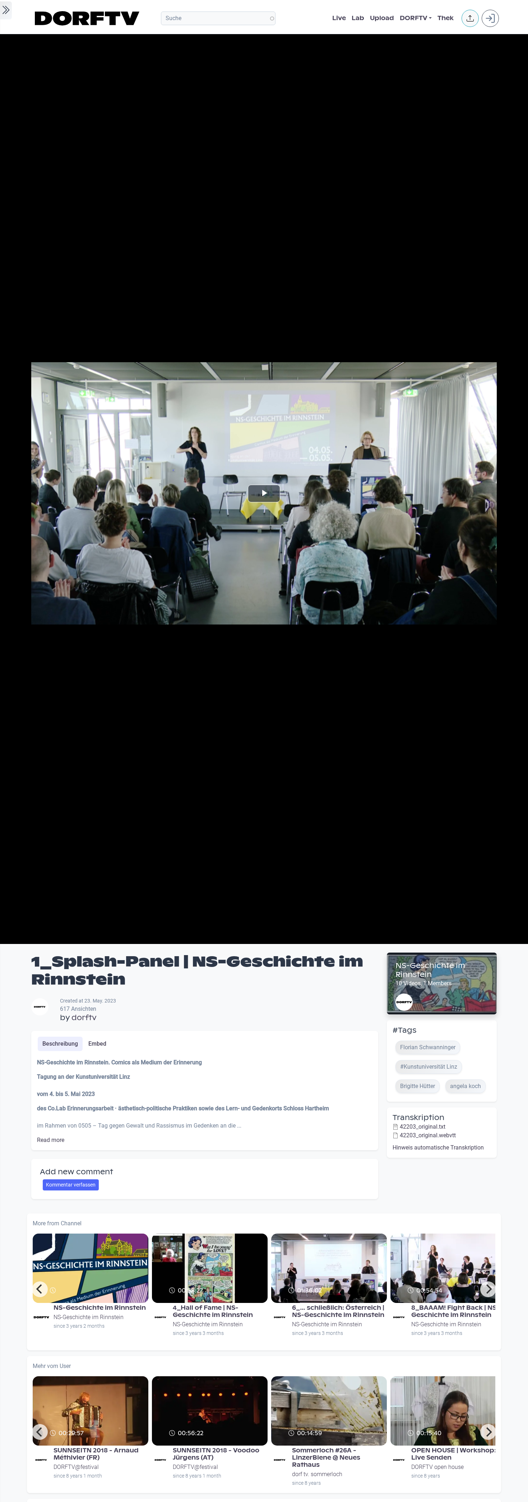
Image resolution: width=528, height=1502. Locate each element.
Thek (445, 18)
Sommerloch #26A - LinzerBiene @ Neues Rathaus (326, 1458)
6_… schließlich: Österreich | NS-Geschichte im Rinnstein (338, 1311)
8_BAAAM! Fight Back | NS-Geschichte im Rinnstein (455, 1311)
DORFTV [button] (413, 18)
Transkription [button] (418, 1117)
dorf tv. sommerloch (317, 1474)
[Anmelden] (490, 18)
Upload (382, 18)
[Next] (488, 1289)
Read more (50, 1140)
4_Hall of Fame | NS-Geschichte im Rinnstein (213, 1311)
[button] (470, 18)
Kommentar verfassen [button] (71, 1185)
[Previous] (40, 1289)
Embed (97, 1043)
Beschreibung (60, 1043)
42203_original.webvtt (428, 1135)
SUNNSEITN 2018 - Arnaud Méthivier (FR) (96, 1454)
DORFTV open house (437, 1467)
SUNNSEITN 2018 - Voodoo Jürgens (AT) (216, 1454)
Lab (358, 18)
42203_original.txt (422, 1126)
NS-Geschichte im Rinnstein (430, 970)
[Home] (88, 18)
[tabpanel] (204, 1101)
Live (339, 18)
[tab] (60, 1044)
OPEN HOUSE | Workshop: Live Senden (453, 1454)
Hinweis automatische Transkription (438, 1147)
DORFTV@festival (76, 1467)
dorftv (84, 1017)
